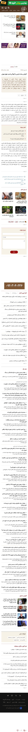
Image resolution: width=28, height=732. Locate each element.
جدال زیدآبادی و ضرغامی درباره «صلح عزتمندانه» (14, 547)
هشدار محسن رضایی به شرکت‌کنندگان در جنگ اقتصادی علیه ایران (16, 373)
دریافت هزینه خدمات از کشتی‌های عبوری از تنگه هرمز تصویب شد (14, 449)
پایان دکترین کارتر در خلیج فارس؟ (17, 467)
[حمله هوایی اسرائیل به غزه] (7, 196)
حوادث (10, 10)
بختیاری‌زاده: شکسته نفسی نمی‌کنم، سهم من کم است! (13, 335)
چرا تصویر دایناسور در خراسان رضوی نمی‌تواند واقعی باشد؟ (14, 430)
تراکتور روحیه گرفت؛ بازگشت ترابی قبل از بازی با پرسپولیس (15, 514)
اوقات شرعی (14, 702)
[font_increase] (25, 95)
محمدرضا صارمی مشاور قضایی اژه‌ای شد (16, 412)
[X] (16, 695)
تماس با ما (18, 699)
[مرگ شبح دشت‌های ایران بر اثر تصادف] (7, 210)
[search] (8, 8)
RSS (4, 702)
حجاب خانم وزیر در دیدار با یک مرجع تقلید (9, 33)
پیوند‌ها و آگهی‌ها (6, 699)
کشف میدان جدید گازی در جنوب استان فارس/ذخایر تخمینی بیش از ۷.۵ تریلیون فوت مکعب (14, 495)
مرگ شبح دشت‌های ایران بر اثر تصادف (7, 215)
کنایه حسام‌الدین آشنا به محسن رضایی (16, 564)
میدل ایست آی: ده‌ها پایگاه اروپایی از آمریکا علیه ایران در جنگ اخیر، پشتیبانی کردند (15, 476)
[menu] (2, 8)
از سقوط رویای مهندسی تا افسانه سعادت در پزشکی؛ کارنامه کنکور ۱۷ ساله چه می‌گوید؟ (9, 600)
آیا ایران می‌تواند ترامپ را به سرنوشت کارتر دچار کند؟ (13, 530)
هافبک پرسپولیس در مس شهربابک (17, 302)
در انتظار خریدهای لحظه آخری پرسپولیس (16, 315)
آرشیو (13, 699)
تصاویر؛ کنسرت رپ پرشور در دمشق (17, 439)
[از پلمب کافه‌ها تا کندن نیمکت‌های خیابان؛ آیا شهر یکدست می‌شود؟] (22, 609)
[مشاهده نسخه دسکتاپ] (6, 8)
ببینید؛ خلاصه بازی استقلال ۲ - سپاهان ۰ (19, 649)
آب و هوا (9, 702)
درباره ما (23, 699)
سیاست (18, 10)
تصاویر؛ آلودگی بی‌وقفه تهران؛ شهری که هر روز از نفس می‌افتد (13, 135)
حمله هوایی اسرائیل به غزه (8, 201)
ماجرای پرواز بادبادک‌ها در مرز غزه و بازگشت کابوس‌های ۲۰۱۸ (16, 421)
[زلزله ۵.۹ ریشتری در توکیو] (21, 210)
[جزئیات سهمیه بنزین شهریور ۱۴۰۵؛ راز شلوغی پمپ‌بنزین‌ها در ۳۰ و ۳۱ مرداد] (20, 26)
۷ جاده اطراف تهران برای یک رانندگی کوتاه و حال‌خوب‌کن (12, 177)
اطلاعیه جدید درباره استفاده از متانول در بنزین (15, 580)
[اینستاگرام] (12, 695)
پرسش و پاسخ (22, 702)
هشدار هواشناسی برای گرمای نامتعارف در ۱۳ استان (14, 319)
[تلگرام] (8, 695)
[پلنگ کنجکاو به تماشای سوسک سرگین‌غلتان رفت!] (20, 18)
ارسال (14, 252)
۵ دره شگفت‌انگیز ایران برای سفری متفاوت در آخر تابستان (14, 183)
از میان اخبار (24, 190)
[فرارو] (24, 9)
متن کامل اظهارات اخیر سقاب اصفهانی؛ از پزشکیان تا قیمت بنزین (14, 673)
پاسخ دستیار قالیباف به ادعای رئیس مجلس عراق (14, 306)
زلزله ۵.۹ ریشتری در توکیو (22, 215)
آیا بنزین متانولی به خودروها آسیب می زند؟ (15, 540)
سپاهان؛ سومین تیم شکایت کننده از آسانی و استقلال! (13, 322)
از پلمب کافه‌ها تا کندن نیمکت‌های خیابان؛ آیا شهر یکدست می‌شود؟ (9, 607)
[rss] (20, 695)
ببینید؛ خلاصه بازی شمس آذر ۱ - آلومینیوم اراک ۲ (17, 676)
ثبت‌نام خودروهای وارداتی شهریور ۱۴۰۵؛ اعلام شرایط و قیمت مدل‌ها (14, 556)
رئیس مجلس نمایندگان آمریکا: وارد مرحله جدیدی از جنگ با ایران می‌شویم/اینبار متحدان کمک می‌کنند (15, 394)
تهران (16, 222)
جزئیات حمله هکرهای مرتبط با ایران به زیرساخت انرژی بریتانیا (15, 504)
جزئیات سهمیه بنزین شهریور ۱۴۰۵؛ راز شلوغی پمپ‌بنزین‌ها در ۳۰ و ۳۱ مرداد (9, 25)
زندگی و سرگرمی (5, 10)
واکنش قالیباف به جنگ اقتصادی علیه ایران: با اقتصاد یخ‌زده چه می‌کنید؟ (14, 459)
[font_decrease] (19, 95)
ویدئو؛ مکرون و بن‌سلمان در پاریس (17, 361)
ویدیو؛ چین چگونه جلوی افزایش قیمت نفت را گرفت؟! (13, 587)
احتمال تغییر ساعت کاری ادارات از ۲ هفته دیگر (15, 572)
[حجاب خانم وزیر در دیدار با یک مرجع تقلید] (20, 35)
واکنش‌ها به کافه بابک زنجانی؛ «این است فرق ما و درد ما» (15, 522)
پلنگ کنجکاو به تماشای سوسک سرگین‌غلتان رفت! (9, 16)
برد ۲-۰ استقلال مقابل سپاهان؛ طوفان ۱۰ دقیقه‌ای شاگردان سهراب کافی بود (15, 404)
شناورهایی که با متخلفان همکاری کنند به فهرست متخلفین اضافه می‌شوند (15, 385)
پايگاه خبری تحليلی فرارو (11, 705)
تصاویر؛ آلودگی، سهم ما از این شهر (17, 131)
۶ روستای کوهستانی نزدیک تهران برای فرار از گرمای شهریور (13, 179)
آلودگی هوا (11, 222)
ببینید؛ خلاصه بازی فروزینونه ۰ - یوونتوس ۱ (15, 331)
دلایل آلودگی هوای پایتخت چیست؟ (17, 139)
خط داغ (25, 369)
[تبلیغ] (14, 3)
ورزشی (14, 10)
